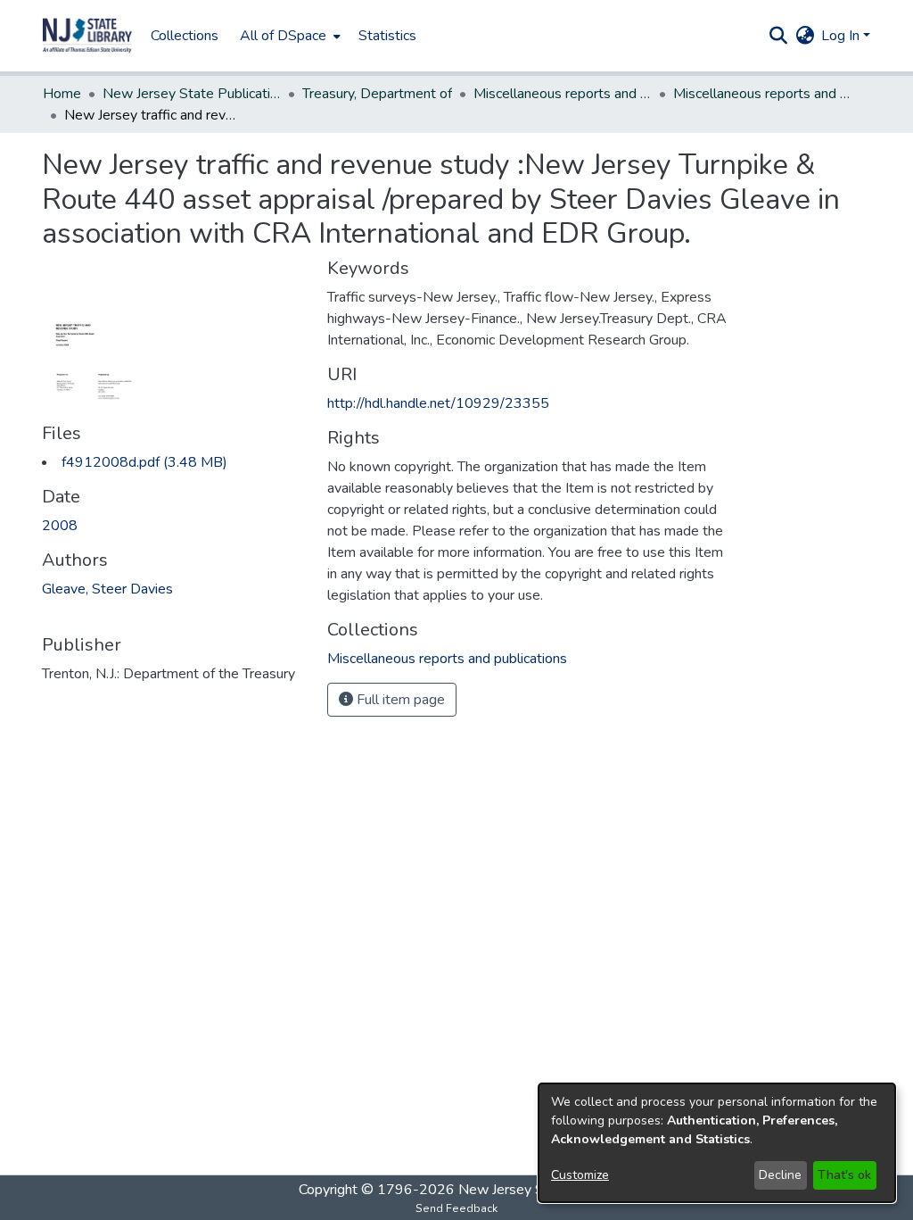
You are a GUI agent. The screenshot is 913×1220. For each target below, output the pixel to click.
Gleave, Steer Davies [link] (107, 589)
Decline (780, 1174)
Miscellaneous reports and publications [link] (562, 94)
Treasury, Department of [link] (377, 94)
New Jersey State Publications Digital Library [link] (192, 94)
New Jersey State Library (536, 1189)
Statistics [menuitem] (387, 36)
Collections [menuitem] (184, 36)
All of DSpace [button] (283, 36)
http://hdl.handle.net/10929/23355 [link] (438, 403)
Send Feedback (456, 1208)
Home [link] (62, 94)
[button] (87, 36)
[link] (144, 462)
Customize (580, 1174)
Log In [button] (842, 36)
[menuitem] (288, 35)
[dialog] (717, 1142)
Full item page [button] (399, 700)
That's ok (844, 1174)
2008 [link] (60, 525)
